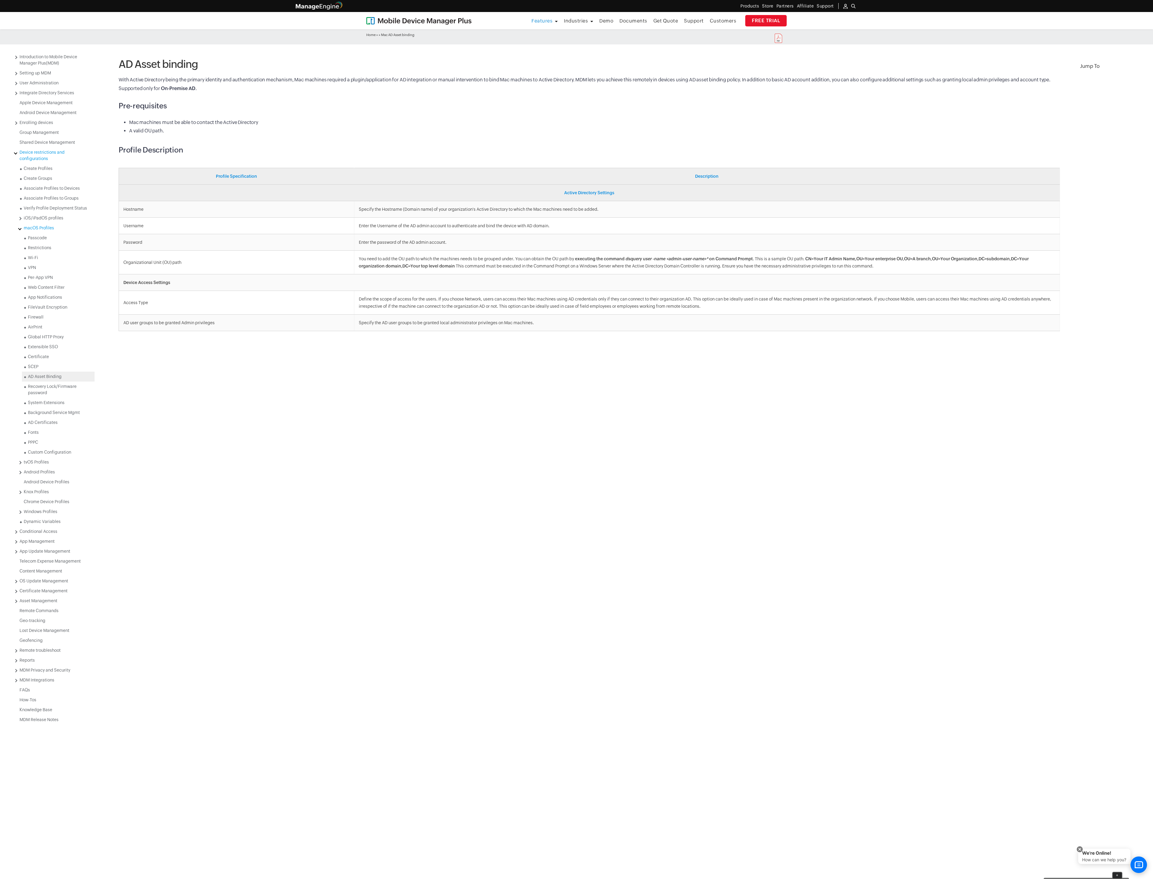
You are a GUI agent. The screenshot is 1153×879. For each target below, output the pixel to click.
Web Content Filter (46, 287)
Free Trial (766, 20)
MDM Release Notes (39, 719)
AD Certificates (43, 422)
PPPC (33, 442)
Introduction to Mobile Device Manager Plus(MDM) (48, 59)
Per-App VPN (40, 277)
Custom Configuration (49, 452)
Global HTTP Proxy (46, 336)
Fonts (33, 432)
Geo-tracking (32, 620)
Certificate (38, 356)
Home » (372, 35)
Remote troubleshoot (40, 650)
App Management (37, 541)
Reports (27, 660)
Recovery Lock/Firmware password (52, 389)
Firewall (36, 317)
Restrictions (39, 247)
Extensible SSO (43, 346)
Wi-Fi (33, 257)
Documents (633, 21)
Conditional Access (38, 531)
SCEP (33, 366)
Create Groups (38, 178)
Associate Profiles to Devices (52, 188)
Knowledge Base (36, 709)
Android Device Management (48, 112)
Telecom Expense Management (50, 561)
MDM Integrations (37, 680)
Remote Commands (39, 610)
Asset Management (38, 600)
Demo (606, 21)
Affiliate (805, 6)
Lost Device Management (44, 630)
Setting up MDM (35, 73)
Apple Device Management (46, 102)
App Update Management (45, 551)
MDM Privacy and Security (45, 670)
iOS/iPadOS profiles (43, 218)
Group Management (39, 132)
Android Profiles (39, 472)
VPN (32, 267)
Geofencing (31, 640)
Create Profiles (38, 168)
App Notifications (45, 297)
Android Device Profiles (46, 481)
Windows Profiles (40, 511)
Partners (785, 6)
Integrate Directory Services (47, 92)
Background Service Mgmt (54, 412)
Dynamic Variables (42, 521)
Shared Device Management (47, 142)
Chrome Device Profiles (46, 501)
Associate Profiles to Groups (51, 198)
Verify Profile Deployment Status (55, 208)
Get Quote (665, 21)
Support (694, 21)
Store (767, 6)
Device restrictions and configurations (42, 155)
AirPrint (35, 327)
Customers (723, 21)
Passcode (37, 237)
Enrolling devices (36, 122)
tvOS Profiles (36, 462)
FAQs (25, 689)
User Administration (39, 82)
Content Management (41, 571)
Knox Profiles (36, 491)
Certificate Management (44, 590)
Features (541, 21)
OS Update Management (44, 580)
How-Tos (28, 699)
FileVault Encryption (47, 307)
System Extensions (46, 402)
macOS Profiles (39, 227)
